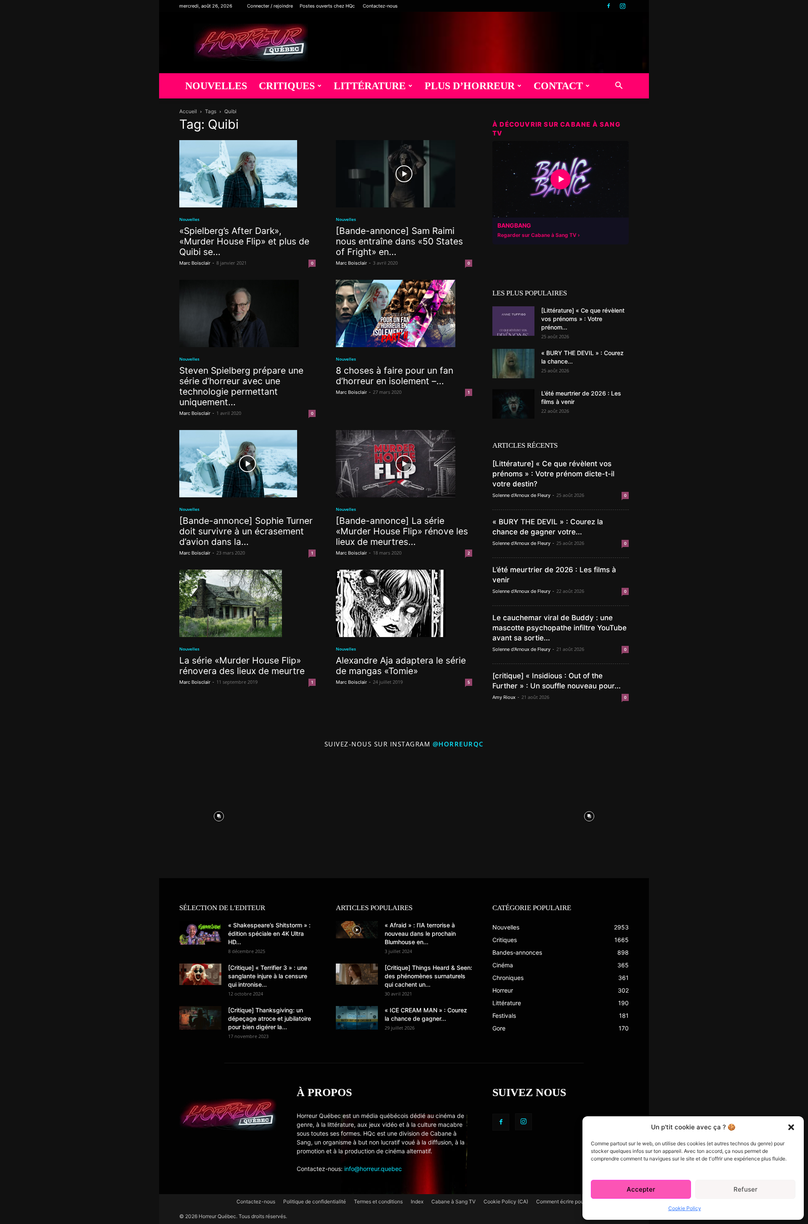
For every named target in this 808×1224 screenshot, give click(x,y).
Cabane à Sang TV (453, 1201)
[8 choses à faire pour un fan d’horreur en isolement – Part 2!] (404, 313)
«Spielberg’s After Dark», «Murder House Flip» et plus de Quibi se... (244, 241)
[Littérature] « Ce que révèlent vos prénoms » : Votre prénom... (583, 319)
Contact (558, 85)
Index (417, 1201)
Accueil (188, 111)
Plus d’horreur (470, 85)
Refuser (746, 1189)
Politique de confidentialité (314, 1201)
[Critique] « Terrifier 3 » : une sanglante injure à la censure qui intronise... (267, 976)
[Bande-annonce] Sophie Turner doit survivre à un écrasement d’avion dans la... (246, 531)
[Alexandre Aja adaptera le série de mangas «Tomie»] (404, 603)
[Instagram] (622, 6)
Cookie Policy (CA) (506, 1201)
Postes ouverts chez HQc (327, 6)
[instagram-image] (219, 814)
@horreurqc (458, 744)
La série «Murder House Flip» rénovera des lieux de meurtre (242, 665)
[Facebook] (608, 6)
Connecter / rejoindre (270, 6)
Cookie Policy (684, 1208)
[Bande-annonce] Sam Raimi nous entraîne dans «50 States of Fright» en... (399, 241)
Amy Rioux (504, 697)
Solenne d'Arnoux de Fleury (521, 495)
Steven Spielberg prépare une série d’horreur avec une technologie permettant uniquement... (241, 386)
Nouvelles (216, 85)
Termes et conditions (378, 1201)
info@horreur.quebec (373, 1168)
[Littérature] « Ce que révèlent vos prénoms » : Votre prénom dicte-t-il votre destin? (553, 473)
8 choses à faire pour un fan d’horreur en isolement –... (394, 375)
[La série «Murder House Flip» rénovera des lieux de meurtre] (247, 603)
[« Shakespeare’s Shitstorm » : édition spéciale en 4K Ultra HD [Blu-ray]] (200, 933)
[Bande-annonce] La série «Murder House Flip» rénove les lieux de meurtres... (402, 531)
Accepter (641, 1189)
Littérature (370, 85)
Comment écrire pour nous (567, 1201)
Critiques (287, 85)
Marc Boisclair (194, 263)
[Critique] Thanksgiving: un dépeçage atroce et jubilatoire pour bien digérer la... (269, 1018)
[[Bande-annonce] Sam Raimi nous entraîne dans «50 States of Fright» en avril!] (404, 173)
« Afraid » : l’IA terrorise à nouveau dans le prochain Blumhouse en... (420, 933)
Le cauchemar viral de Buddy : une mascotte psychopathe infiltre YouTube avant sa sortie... (559, 627)
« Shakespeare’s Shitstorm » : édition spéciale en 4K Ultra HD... (269, 933)
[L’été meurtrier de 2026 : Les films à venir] (513, 404)
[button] (791, 1127)
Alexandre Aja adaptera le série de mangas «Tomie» (401, 665)
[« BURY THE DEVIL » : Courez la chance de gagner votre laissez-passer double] (513, 363)
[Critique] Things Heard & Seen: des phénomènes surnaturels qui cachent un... (428, 976)
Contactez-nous (380, 6)
